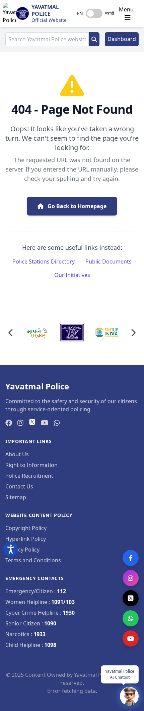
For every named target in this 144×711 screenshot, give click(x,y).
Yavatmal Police (45, 10)
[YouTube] (131, 638)
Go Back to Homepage (76, 206)
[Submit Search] (94, 39)
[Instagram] (131, 578)
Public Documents (108, 261)
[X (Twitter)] (131, 598)
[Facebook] (131, 558)
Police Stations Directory (43, 261)
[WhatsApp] (131, 618)
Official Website (49, 20)
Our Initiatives (72, 275)
